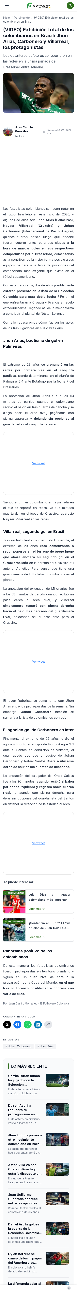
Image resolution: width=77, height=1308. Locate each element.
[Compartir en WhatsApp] (28, 1024)
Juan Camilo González (24, 129)
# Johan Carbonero (18, 1046)
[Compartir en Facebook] (17, 1024)
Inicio (6, 17)
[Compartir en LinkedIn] (38, 1024)
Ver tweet (38, 463)
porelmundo (22, 17)
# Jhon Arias (46, 1046)
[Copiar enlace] (48, 1024)
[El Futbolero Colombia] (38, 5)
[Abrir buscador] (70, 5)
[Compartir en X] (7, 1024)
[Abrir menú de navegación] (6, 5)
